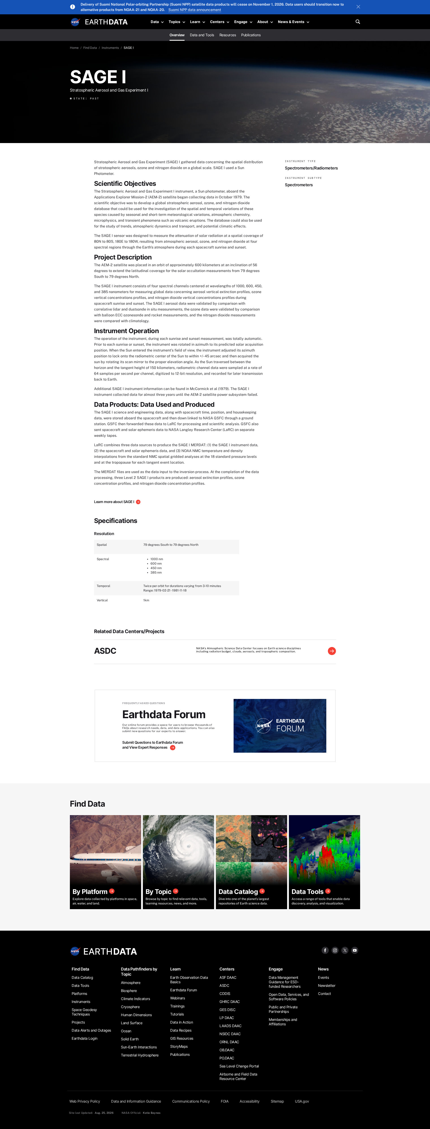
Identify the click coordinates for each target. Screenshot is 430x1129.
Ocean (126, 1031)
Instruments (110, 47)
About (262, 21)
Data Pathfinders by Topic (139, 972)
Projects (78, 1022)
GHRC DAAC (229, 1001)
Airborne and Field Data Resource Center (238, 1076)
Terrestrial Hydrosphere (140, 1055)
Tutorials (177, 1014)
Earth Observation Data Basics (189, 979)
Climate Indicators (135, 998)
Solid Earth (130, 1039)
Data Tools (80, 985)
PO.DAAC (226, 1058)
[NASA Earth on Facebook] (325, 950)
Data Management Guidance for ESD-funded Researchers (284, 982)
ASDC (105, 651)
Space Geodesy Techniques (84, 1011)
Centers (217, 21)
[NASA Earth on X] (344, 950)
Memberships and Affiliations (283, 1021)
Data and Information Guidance (136, 1101)
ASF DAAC (227, 977)
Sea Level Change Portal (239, 1066)
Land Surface (131, 1023)
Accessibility (250, 1101)
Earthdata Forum (183, 990)
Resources (227, 35)
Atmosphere (130, 982)
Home (74, 47)
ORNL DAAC (229, 1042)
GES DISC (227, 1009)
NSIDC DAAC (230, 1034)
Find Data (90, 47)
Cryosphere (130, 1007)
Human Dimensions (136, 1015)
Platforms (79, 993)
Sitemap (277, 1101)
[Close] (358, 7)
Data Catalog (82, 977)
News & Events (291, 21)
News (323, 969)
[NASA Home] (75, 22)
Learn (195, 21)
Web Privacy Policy (84, 1101)
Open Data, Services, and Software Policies (289, 996)
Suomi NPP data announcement (194, 10)
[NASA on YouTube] (354, 950)
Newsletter (326, 985)
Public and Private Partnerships (283, 1009)
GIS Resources (181, 1038)
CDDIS (224, 993)
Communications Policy (191, 1101)
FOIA (224, 1101)
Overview (177, 35)
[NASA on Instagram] (335, 950)
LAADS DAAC (230, 1026)
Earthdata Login (84, 1038)
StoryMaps (179, 1046)
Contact (324, 993)
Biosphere (129, 990)
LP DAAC (226, 1017)
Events (323, 977)
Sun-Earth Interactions (139, 1047)
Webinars (177, 998)
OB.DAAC (226, 1050)
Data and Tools (202, 35)
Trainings (177, 1006)
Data (155, 21)
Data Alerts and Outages (91, 1030)
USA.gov (302, 1101)
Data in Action (181, 1022)
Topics (174, 21)
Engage (240, 21)
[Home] (106, 21)
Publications (250, 35)
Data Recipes (180, 1030)
